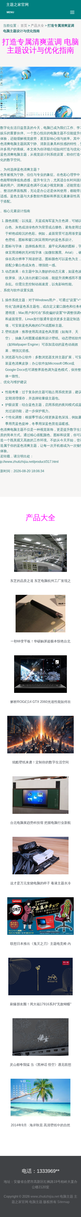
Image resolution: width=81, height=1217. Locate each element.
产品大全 (37, 25)
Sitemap (63, 1202)
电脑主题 (66, 1196)
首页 (24, 25)
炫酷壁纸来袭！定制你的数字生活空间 (40, 762)
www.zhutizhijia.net (45, 1196)
